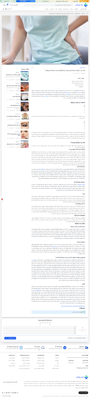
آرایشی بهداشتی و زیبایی (24, 368)
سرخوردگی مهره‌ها (81, 184)
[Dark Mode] (3, 9)
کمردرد (33, 260)
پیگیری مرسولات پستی (39, 368)
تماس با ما (52, 9)
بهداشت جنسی (26, 363)
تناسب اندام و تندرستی (24, 365)
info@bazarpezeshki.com (82, 368)
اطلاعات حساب (11, 360)
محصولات (76, 9)
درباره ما (46, 9)
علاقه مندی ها (12, 365)
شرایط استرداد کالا (40, 363)
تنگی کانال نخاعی (42, 169)
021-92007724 (85, 362)
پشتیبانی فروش (40, 358)
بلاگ (56, 9)
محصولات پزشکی (26, 360)
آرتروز (80, 92)
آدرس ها (13, 363)
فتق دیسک (68, 94)
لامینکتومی (37, 290)
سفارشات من (12, 358)
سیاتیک (66, 92)
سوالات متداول (55, 368)
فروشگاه (57, 360)
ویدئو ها (60, 9)
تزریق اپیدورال (54, 246)
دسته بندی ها (66, 9)
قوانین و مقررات (40, 360)
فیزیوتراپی (46, 96)
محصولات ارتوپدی (26, 358)
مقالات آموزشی (82, 67)
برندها (71, 9)
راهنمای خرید (41, 365)
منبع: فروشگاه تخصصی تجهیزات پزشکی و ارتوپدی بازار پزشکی (73, 306)
